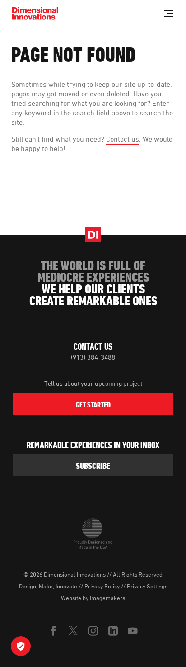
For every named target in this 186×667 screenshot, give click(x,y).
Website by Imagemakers (93, 597)
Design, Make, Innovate (48, 586)
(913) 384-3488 (93, 357)
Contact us (122, 139)
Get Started (93, 404)
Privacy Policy (102, 586)
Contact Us (93, 346)
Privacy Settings (147, 586)
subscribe (93, 465)
